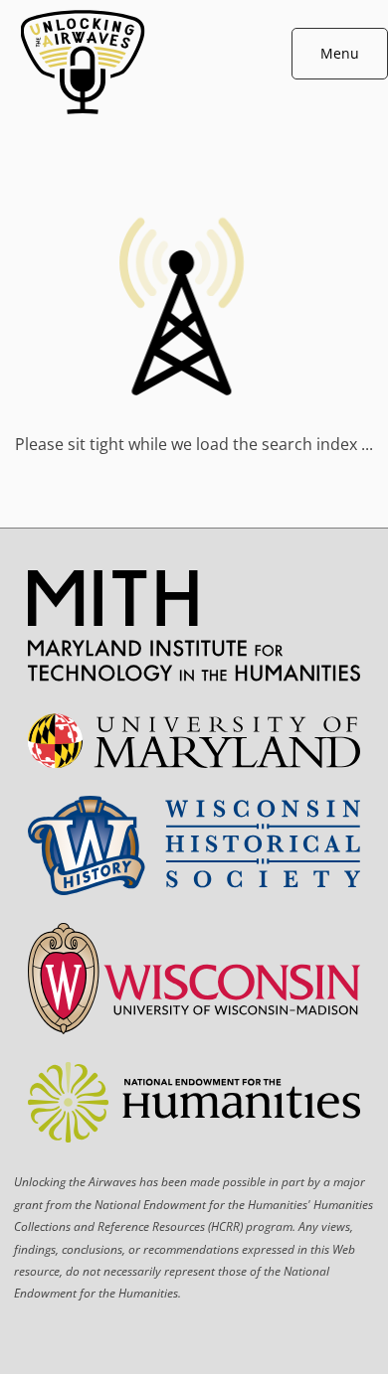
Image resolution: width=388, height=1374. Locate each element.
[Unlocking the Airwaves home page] (194, 118)
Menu (339, 53)
